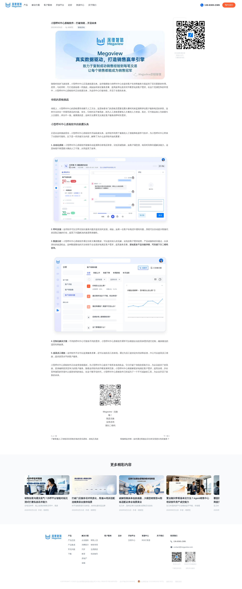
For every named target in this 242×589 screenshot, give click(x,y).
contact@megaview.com (183, 547)
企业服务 (85, 540)
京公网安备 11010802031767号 (152, 581)
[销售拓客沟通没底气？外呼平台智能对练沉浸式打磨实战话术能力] (47, 488)
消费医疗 (85, 545)
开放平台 (60, 5)
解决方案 (36, 5)
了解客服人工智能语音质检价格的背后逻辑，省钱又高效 (74, 439)
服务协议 (169, 581)
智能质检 (81, 27)
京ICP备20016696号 (127, 581)
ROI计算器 (146, 540)
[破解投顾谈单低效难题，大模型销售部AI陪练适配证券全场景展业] (141, 488)
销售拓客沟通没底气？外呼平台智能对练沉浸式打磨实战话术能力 (46, 500)
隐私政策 (178, 581)
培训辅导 (94, 554)
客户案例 (48, 5)
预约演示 (229, 5)
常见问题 (71, 549)
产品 (26, 5)
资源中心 (80, 5)
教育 (83, 554)
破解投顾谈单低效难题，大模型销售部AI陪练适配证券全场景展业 (140, 500)
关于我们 (92, 5)
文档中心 (131, 540)
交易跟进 (94, 549)
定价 (70, 5)
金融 (83, 563)
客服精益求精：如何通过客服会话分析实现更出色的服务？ (144, 439)
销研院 (70, 27)
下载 (70, 554)
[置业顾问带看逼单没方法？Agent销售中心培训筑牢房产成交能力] (188, 488)
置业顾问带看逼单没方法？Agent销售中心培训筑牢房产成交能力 (187, 500)
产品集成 (71, 545)
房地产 (84, 558)
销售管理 (94, 545)
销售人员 (94, 540)
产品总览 (71, 540)
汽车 (83, 549)
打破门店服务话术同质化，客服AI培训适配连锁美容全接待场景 (93, 500)
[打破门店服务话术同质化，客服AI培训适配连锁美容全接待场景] (94, 487)
